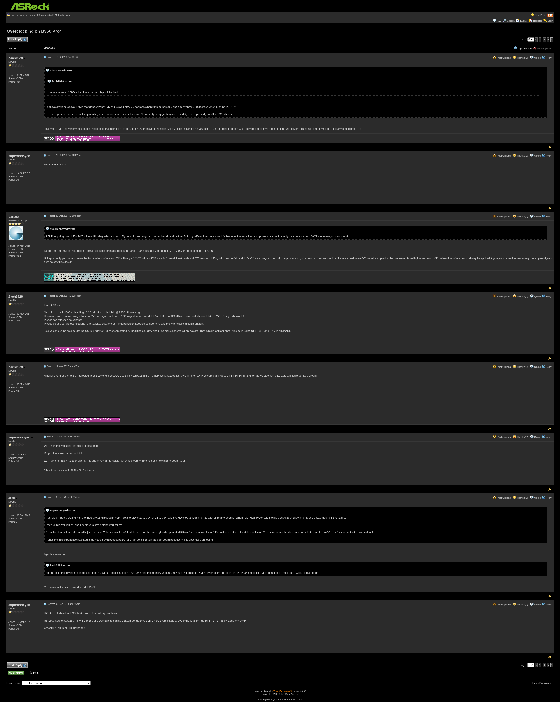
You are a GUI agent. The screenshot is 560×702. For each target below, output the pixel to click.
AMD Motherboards (59, 15)
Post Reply (15, 39)
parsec (13, 216)
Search (511, 20)
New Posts (540, 15)
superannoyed (19, 156)
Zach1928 (16, 58)
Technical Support (37, 15)
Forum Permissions (542, 683)
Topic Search (524, 48)
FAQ (499, 20)
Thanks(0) (522, 57)
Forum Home (18, 15)
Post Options (503, 57)
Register (537, 20)
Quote (537, 57)
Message (49, 47)
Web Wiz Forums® (282, 691)
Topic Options (544, 48)
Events (524, 20)
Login (550, 20)
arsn (12, 498)
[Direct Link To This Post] (45, 57)
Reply (549, 57)
